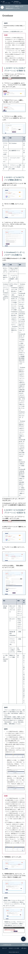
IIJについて (4, 948)
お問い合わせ (23, 948)
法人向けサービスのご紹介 (14, 948)
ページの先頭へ (23, 939)
